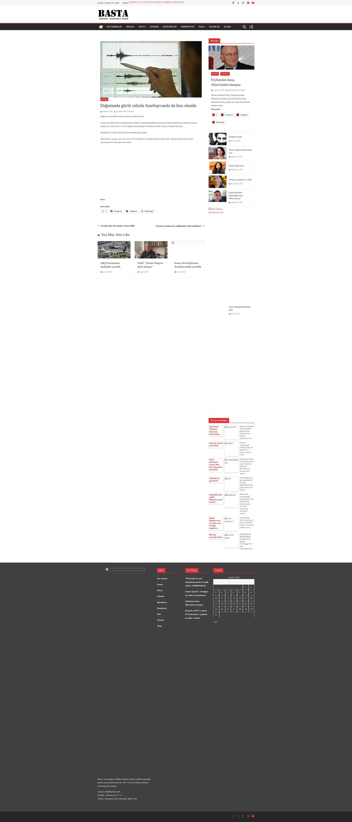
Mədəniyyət (187, 27)
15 (246, 598)
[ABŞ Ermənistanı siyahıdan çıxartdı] (114, 243)
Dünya (142, 27)
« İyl (215, 622)
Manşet (104, 99)
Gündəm (154, 27)
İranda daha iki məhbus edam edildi (118, 226)
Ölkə (201, 27)
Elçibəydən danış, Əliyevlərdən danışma (225, 82)
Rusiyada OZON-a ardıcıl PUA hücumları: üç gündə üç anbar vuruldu (156, 3)
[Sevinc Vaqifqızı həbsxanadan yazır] (217, 153)
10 (216, 598)
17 (216, 604)
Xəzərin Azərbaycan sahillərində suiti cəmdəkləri (178, 226)
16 (251, 598)
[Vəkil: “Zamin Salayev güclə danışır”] (151, 243)
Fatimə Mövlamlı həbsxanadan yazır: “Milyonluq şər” (236, 195)
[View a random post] (251, 27)
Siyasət (130, 27)
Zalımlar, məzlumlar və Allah (240, 180)
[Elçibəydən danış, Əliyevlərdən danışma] (231, 58)
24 (216, 609)
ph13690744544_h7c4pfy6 (125, 111)
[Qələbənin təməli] (217, 139)
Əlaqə (227, 27)
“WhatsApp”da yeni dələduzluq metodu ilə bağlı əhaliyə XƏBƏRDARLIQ (196, 582)
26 (228, 609)
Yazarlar (214, 27)
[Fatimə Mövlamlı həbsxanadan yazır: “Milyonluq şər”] (217, 198)
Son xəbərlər (114, 27)
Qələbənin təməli (235, 137)
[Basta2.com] (101, 27)
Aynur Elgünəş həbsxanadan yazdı (240, 308)
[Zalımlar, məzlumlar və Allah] (217, 182)
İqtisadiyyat (170, 27)
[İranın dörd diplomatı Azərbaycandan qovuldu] (188, 243)
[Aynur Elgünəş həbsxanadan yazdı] (217, 310)
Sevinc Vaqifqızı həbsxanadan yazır (240, 151)
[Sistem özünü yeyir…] (217, 168)
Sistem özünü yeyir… (237, 166)
